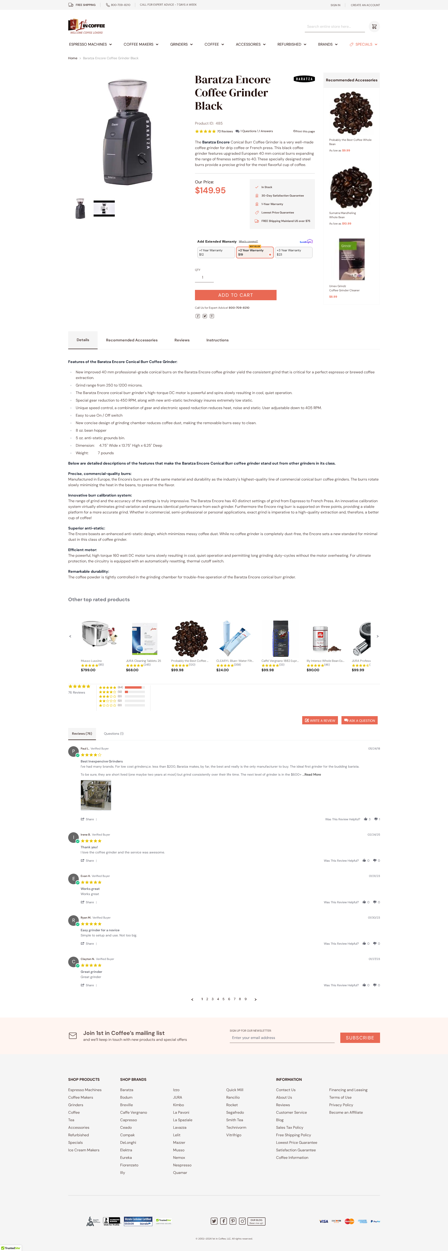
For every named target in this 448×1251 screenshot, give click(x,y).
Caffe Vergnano (133, 1112)
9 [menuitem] (246, 999)
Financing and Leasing (348, 1089)
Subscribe (360, 1038)
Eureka (126, 1157)
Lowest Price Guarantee (296, 1142)
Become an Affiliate (346, 1112)
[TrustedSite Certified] (163, 1221)
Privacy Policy (341, 1104)
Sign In (335, 5)
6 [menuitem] (229, 999)
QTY (197, 270)
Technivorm (236, 1127)
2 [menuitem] (207, 999)
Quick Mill (234, 1089)
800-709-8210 (120, 5)
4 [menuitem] (218, 999)
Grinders (179, 44)
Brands (325, 44)
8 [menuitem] (240, 999)
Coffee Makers (138, 44)
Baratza (126, 1089)
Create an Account (365, 5)
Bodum (126, 1097)
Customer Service (291, 1112)
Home (72, 58)
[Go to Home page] (86, 26)
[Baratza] (304, 78)
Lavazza (179, 1127)
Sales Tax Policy (289, 1127)
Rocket (232, 1104)
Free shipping (85, 5)
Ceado (126, 1127)
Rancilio (233, 1097)
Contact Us (286, 1089)
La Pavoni (181, 1112)
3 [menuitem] (213, 999)
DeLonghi (128, 1142)
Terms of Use (340, 1097)
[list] (230, 796)
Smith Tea (234, 1119)
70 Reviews (225, 131)
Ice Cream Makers (83, 1150)
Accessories (248, 44)
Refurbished (289, 44)
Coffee (212, 44)
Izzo (176, 1089)
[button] (70, 636)
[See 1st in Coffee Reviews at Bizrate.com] (138, 1221)
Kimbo (178, 1104)
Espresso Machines (88, 44)
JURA (177, 1097)
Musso (178, 1150)
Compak (127, 1135)
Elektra (126, 1150)
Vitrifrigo (233, 1135)
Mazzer (179, 1142)
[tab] (82, 734)
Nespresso (182, 1165)
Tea (71, 1119)
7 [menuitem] (234, 999)
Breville (126, 1104)
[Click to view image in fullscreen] (127, 132)
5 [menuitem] (223, 999)
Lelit (176, 1135)
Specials (364, 44)
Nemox (179, 1157)
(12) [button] (120, 691)
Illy (122, 1172)
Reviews (283, 1104)
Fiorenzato (129, 1165)
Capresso (128, 1119)
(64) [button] (120, 687)
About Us (284, 1097)
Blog (280, 1119)
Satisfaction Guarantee (296, 1150)
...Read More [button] (311, 774)
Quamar (180, 1172)
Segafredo (235, 1112)
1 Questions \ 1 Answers (257, 131)
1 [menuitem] (202, 999)
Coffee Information (292, 1157)
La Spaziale (182, 1119)
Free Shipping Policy (293, 1135)
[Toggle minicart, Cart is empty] (374, 26)
